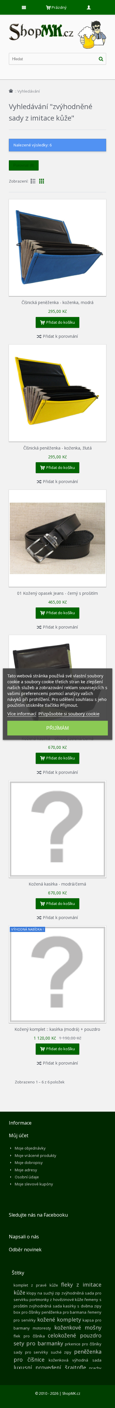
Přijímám (57, 727)
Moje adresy (26, 1170)
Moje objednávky (30, 1148)
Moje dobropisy (29, 1162)
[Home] (11, 91)
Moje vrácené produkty (35, 1155)
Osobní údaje (27, 1177)
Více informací (21, 713)
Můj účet (18, 1135)
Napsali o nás (24, 1236)
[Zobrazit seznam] (33, 181)
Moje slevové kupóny (34, 1184)
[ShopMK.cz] (57, 20)
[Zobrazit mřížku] (41, 181)
